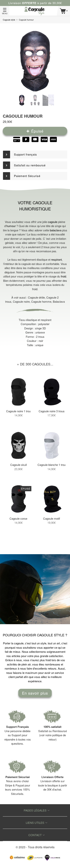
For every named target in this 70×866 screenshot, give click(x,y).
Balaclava (59, 301)
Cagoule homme (41, 301)
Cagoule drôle (36, 297)
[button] (35, 154)
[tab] (35, 154)
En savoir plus (35, 693)
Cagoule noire (21, 301)
